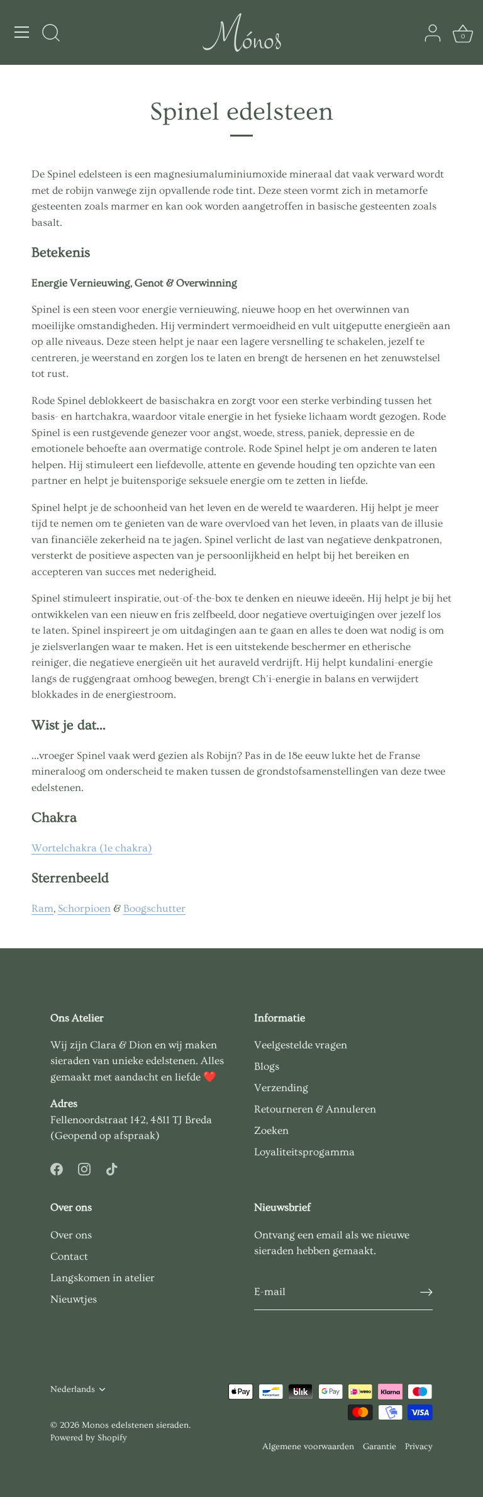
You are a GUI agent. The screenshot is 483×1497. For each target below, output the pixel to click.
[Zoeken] (51, 34)
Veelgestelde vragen (300, 1045)
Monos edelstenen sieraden (135, 1425)
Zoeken (271, 1130)
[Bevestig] (426, 1292)
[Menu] (22, 32)
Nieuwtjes (73, 1299)
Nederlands (72, 1389)
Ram (42, 908)
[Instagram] (84, 1167)
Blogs (266, 1066)
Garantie (379, 1447)
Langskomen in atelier (102, 1278)
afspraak (134, 1135)
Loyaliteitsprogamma (304, 1152)
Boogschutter (154, 908)
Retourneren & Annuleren (315, 1109)
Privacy (419, 1447)
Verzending (281, 1088)
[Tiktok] (112, 1167)
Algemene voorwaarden (308, 1447)
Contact (69, 1256)
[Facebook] (56, 1167)
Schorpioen (84, 908)
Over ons (71, 1235)
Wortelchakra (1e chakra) (91, 848)
